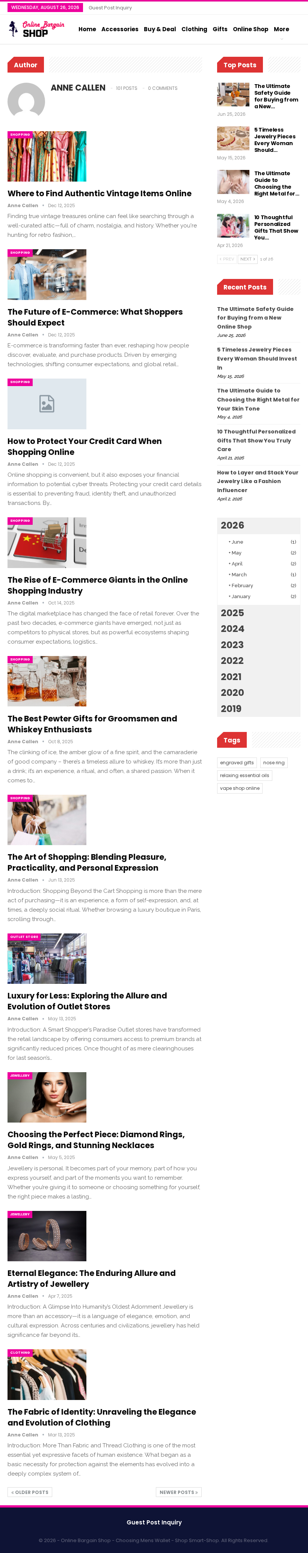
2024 (233, 628)
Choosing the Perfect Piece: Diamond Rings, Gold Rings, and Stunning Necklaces (96, 1140)
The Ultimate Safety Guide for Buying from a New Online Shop (255, 318)
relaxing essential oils (244, 775)
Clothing (194, 29)
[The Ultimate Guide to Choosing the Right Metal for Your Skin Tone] (233, 182)
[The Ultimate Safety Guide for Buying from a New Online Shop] (233, 95)
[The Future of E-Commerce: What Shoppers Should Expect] (47, 274)
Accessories (120, 29)
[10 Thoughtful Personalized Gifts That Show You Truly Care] (233, 226)
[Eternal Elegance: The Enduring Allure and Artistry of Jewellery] (47, 1236)
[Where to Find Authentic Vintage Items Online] (47, 156)
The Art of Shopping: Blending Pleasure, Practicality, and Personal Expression (87, 862)
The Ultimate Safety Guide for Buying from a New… (276, 96)
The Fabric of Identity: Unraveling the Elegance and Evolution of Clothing (102, 1417)
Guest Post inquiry (110, 7)
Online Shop (251, 29)
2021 (231, 676)
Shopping (20, 134)
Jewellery (20, 1075)
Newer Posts (177, 1492)
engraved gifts (237, 762)
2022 (232, 660)
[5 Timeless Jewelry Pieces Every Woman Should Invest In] (233, 138)
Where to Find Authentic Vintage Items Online (100, 193)
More (281, 29)
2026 (233, 525)
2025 (232, 613)
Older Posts (31, 1492)
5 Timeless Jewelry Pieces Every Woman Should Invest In (257, 358)
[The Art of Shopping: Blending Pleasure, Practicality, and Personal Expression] (47, 820)
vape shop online (240, 788)
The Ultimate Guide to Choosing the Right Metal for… (276, 183)
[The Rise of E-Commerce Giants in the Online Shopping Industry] (47, 542)
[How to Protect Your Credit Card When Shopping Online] (47, 404)
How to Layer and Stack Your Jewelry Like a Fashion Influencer (258, 481)
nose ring (274, 762)
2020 (232, 692)
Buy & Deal (160, 29)
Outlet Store (24, 937)
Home (87, 29)
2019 (231, 708)
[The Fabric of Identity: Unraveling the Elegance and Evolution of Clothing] (47, 1374)
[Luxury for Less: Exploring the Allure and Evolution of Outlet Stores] (47, 958)
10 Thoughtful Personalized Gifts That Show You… (276, 227)
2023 (232, 645)
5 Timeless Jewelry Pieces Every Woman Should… (275, 140)
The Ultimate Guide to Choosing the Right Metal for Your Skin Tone (258, 399)
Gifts (220, 29)
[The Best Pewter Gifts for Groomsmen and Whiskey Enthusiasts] (47, 681)
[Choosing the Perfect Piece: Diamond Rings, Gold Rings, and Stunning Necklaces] (47, 1097)
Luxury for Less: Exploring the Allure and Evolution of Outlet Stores (87, 1001)
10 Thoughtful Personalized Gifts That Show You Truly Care (256, 440)
